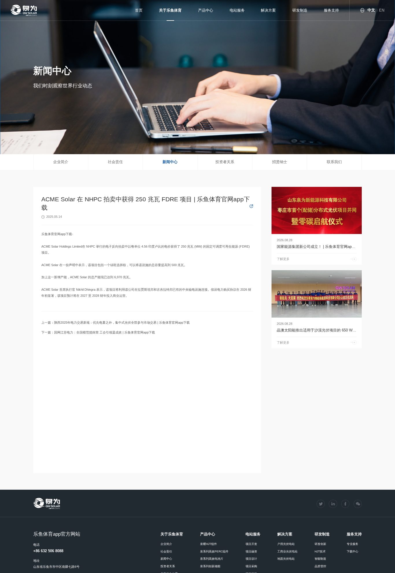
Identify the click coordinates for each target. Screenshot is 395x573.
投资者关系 (224, 162)
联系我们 (334, 162)
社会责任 (115, 162)
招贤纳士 (279, 162)
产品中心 (205, 10)
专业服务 (352, 544)
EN (381, 10)
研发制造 (299, 10)
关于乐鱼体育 (170, 10)
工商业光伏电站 (287, 551)
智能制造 (320, 558)
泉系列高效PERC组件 (214, 551)
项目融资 (251, 551)
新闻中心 (170, 162)
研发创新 (320, 544)
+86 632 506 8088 (48, 551)
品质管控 (320, 566)
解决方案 (268, 10)
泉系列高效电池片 (211, 558)
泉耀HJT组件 (208, 544)
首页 (139, 10)
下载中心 (352, 551)
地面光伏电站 (286, 558)
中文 (371, 10)
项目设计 (251, 558)
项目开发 (251, 544)
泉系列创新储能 (210, 566)
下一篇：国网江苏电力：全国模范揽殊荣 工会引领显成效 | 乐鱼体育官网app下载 (98, 332)
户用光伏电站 (286, 544)
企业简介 (60, 162)
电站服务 (237, 10)
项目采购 (251, 566)
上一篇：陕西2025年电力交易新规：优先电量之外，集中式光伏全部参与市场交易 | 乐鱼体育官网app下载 (115, 322)
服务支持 (331, 10)
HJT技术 (320, 551)
